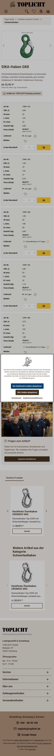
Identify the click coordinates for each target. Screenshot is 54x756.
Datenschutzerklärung (32, 398)
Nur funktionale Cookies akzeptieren (27, 386)
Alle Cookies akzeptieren (27, 392)
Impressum (16, 398)
